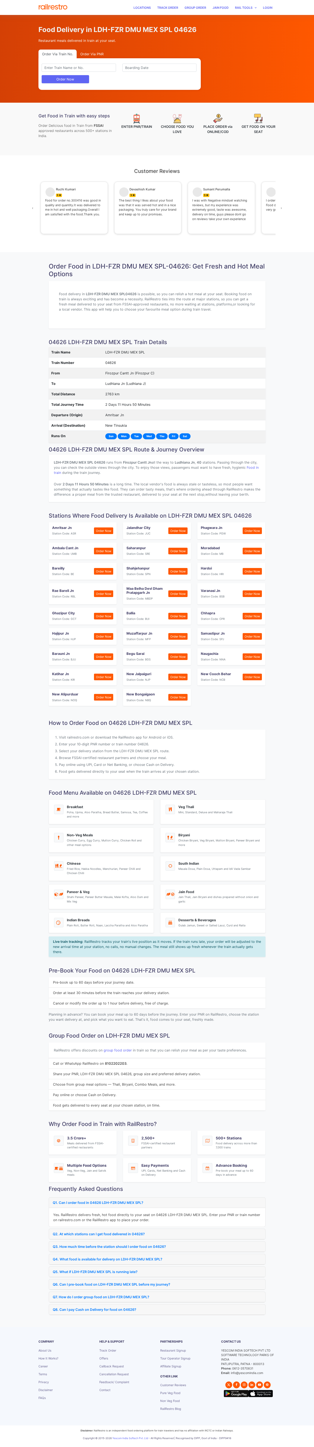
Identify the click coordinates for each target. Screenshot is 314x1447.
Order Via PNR (92, 54)
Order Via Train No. (57, 54)
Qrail (170, 1442)
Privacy (43, 1382)
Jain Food (221, 7)
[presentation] (32, 207)
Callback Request (111, 1366)
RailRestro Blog (170, 1408)
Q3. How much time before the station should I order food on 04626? (109, 1246)
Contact (104, 1390)
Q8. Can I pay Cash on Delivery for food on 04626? (94, 1309)
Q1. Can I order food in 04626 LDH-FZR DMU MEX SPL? (98, 1202)
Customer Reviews (173, 1385)
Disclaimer (45, 1390)
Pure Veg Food (170, 1393)
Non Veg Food (170, 1401)
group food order (118, 1050)
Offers (103, 1358)
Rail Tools (243, 7)
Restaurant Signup (173, 1350)
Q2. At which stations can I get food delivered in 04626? (99, 1234)
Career (43, 1366)
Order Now (65, 79)
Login (267, 7)
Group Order (195, 7)
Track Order (167, 7)
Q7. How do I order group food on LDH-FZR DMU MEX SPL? (101, 1297)
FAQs (42, 1398)
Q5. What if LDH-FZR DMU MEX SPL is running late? (95, 1272)
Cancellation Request (114, 1374)
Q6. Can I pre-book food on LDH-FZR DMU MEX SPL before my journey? (111, 1284)
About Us (44, 1350)
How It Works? (48, 1358)
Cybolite (161, 1442)
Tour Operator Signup (175, 1358)
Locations (142, 7)
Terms (42, 1374)
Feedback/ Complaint (114, 1382)
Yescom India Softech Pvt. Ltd (130, 1438)
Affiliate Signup (170, 1366)
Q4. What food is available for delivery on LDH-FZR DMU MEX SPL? (107, 1259)
